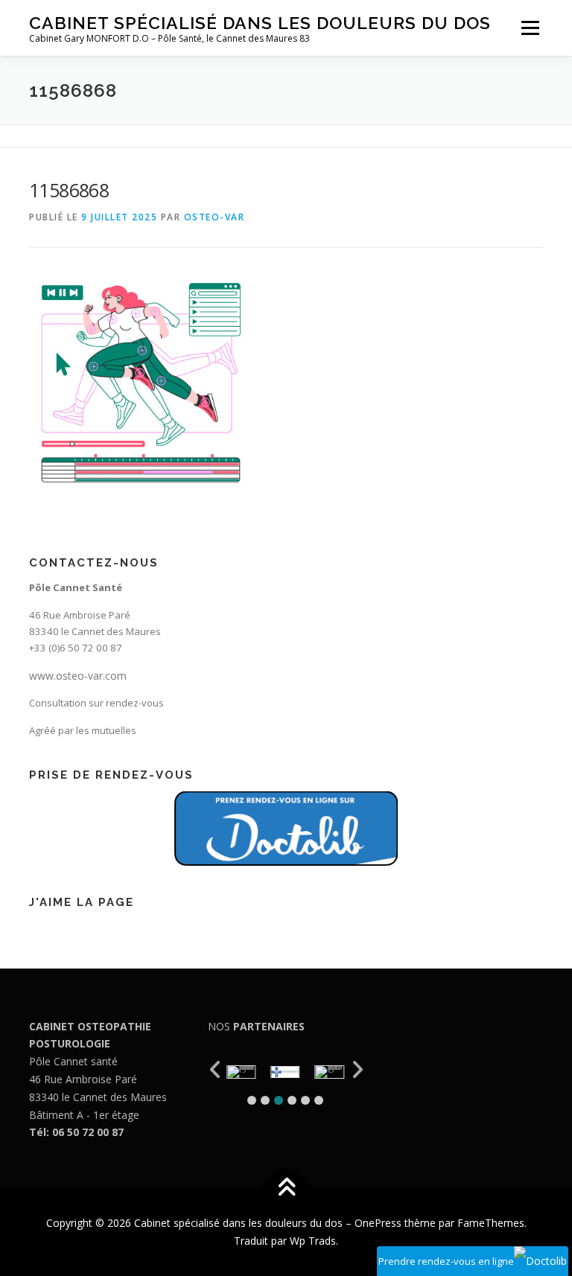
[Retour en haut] (286, 1188)
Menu (530, 27)
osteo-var (214, 217)
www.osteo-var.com (78, 676)
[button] (251, 1100)
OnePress (378, 1223)
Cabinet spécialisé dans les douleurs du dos (260, 23)
